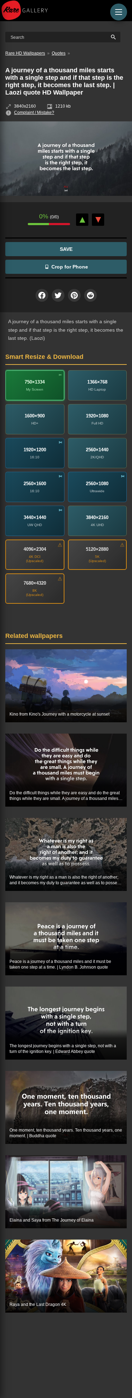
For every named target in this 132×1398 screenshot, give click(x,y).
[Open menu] (118, 12)
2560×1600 (35, 483)
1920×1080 (97, 415)
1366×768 (97, 382)
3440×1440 (35, 517)
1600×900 (35, 415)
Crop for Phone (69, 267)
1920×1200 (35, 449)
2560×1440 (97, 449)
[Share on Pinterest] (74, 295)
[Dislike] (98, 219)
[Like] (82, 219)
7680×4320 (35, 583)
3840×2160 (97, 517)
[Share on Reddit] (90, 295)
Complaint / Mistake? (34, 112)
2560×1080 (97, 483)
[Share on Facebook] (42, 295)
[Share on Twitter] (58, 295)
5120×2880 (97, 549)
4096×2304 (35, 549)
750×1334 (35, 382)
